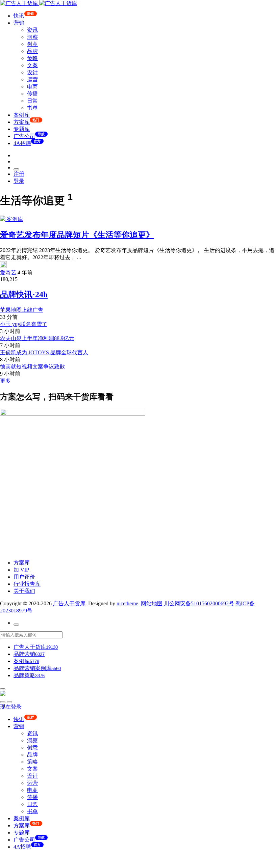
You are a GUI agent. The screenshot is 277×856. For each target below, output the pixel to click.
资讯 (32, 30)
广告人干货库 (69, 603)
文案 (32, 65)
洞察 (32, 37)
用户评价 (24, 577)
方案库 (22, 562)
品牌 (32, 51)
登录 (19, 181)
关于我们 (24, 591)
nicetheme (127, 603)
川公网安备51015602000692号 (199, 603)
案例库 (22, 115)
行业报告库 (27, 584)
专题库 (22, 129)
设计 (32, 72)
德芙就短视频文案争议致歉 (32, 366)
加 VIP (22, 570)
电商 (32, 86)
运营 (32, 79)
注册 (19, 174)
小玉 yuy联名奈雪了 (23, 324)
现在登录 (11, 707)
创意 (32, 44)
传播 (32, 93)
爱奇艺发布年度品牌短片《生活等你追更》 (77, 234)
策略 (32, 58)
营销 (19, 23)
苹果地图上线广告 (21, 310)
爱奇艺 (9, 272)
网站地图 (151, 603)
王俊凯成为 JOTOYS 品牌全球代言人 (44, 352)
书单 (32, 108)
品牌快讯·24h (24, 294)
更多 (5, 381)
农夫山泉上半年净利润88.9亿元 (37, 338)
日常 (32, 101)
